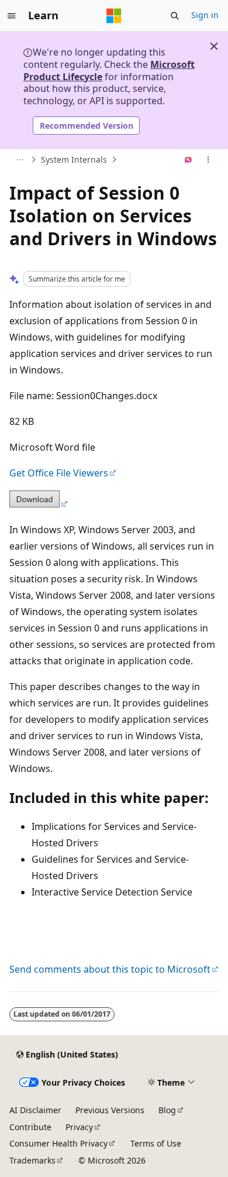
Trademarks (32, 1160)
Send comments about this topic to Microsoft (109, 969)
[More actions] (208, 159)
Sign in (205, 14)
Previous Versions (109, 1110)
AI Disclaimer (35, 1110)
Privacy (79, 1127)
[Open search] (174, 15)
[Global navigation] (11, 15)
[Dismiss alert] (214, 46)
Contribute (30, 1127)
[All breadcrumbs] (19, 159)
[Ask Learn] (188, 159)
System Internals (74, 159)
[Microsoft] (114, 15)
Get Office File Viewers (58, 472)
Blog (167, 1110)
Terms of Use (155, 1143)
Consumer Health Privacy (58, 1143)
